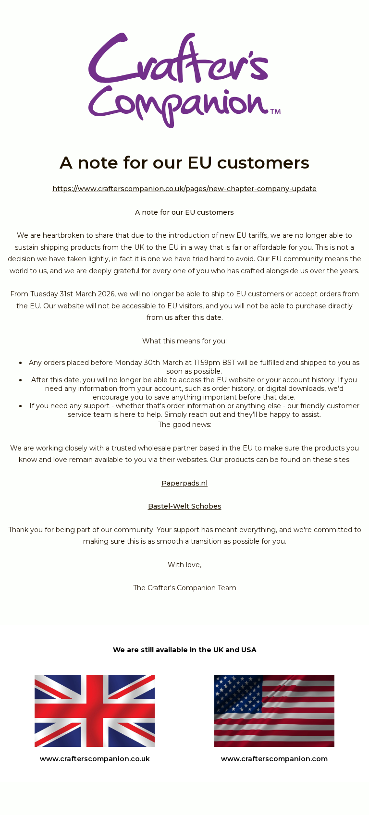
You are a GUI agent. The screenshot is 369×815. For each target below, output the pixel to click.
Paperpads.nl (184, 483)
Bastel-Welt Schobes (184, 506)
